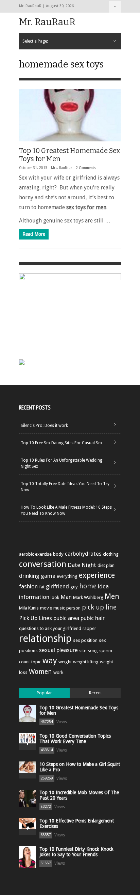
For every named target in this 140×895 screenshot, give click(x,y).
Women (40, 672)
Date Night (82, 564)
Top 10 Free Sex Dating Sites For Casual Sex (61, 443)
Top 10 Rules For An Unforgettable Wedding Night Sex (61, 463)
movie (46, 608)
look (55, 597)
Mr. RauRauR (47, 22)
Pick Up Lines (35, 618)
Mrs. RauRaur (61, 168)
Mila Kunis (29, 608)
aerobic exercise (35, 554)
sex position (85, 640)
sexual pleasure (58, 650)
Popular (44, 692)
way (49, 660)
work (58, 672)
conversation (42, 564)
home (88, 586)
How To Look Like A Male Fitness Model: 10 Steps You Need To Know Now (66, 510)
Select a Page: (115, 7)
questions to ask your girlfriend (50, 628)
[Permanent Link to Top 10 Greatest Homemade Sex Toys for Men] (70, 115)
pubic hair (93, 618)
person (73, 608)
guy (74, 586)
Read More (33, 234)
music (59, 608)
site (82, 650)
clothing (111, 554)
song (93, 650)
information (34, 596)
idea (103, 586)
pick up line (99, 607)
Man (66, 596)
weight (65, 661)
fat (42, 586)
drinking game (37, 575)
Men (112, 596)
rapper (89, 628)
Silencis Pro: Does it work (44, 425)
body (58, 554)
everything (67, 576)
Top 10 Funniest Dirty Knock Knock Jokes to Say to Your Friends (76, 851)
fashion (28, 586)
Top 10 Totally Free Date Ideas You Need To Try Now (65, 486)
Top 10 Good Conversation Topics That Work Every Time (75, 738)
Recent (95, 692)
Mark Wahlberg (88, 597)
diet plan (106, 565)
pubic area (66, 618)
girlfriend (57, 586)
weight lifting (86, 661)
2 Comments (86, 168)
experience (97, 575)
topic (36, 661)
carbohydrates (83, 553)
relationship (45, 638)
